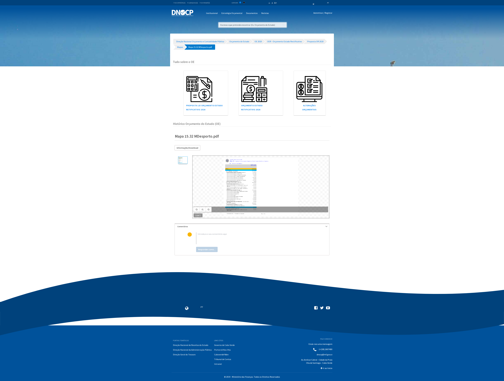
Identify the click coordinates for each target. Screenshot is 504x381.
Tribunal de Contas (222, 359)
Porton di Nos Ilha (222, 349)
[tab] (252, 226)
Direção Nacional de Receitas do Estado (190, 345)
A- (269, 3)
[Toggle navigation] (196, 13)
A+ (275, 2)
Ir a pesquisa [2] (192, 3)
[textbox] (256, 238)
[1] (182, 160)
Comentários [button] (182, 226)
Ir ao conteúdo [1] (179, 3)
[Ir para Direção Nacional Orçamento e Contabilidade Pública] (182, 13)
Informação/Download (187, 147)
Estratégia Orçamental (231, 13)
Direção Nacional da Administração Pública (192, 349)
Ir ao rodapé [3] (205, 3)
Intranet (218, 364)
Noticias (265, 13)
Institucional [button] (212, 13)
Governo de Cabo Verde (224, 345)
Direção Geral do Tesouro (184, 354)
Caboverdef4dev (221, 354)
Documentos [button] (252, 13)
